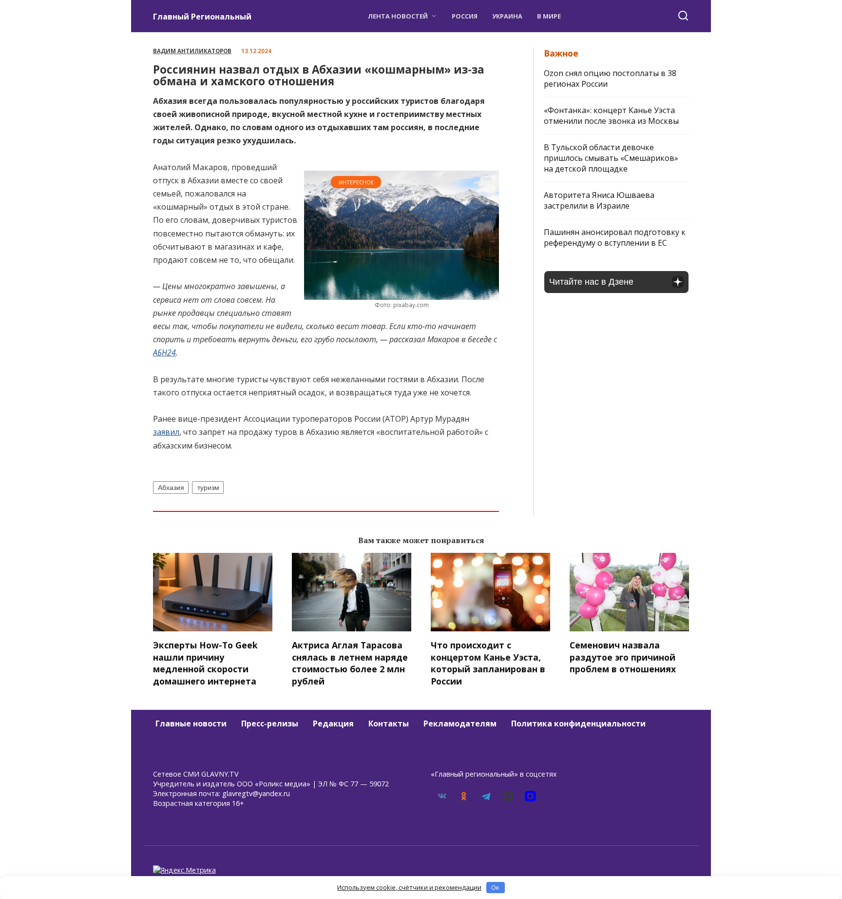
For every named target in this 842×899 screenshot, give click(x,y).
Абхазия (171, 487)
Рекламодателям (460, 723)
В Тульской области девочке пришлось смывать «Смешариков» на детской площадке (611, 158)
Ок (495, 887)
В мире (549, 16)
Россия (465, 16)
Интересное (356, 182)
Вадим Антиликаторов (192, 51)
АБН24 (164, 352)
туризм (208, 487)
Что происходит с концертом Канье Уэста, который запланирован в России (488, 663)
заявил (166, 432)
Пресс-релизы (269, 723)
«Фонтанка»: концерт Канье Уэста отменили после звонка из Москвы (611, 115)
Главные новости (191, 723)
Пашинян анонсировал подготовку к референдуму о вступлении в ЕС (615, 237)
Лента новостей (398, 16)
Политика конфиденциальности (578, 723)
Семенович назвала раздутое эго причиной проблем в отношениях (623, 657)
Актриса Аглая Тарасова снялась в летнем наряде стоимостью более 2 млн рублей (350, 663)
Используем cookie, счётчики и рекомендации (409, 887)
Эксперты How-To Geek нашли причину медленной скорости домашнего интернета (205, 663)
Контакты (388, 723)
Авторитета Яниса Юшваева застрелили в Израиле (599, 200)
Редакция (333, 723)
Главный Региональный (202, 16)
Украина (507, 16)
